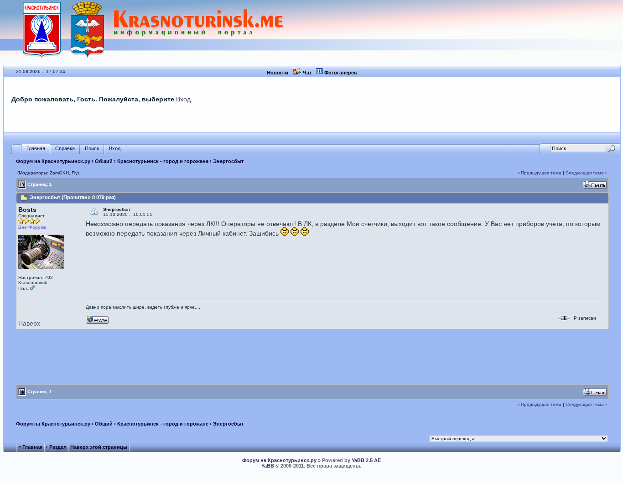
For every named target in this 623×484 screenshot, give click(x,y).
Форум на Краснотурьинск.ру (53, 161)
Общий (104, 161)
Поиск (92, 148)
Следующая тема (585, 172)
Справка (65, 148)
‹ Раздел (56, 447)
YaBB (267, 465)
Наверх (29, 323)
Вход (183, 99)
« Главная (30, 447)
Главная (35, 148)
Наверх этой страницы (98, 447)
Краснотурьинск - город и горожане (162, 161)
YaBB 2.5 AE (366, 460)
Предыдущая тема (541, 172)
